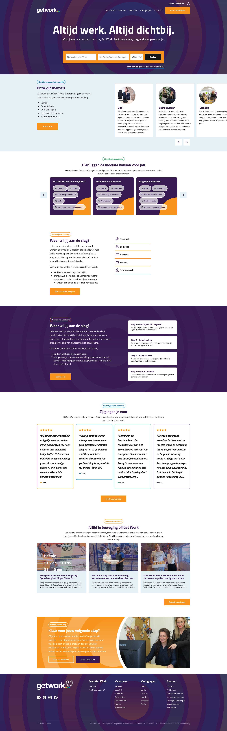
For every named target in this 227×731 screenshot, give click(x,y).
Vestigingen (146, 10)
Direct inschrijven (177, 10)
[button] (178, 142)
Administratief (121, 700)
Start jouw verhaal (113, 498)
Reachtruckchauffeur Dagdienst (69, 181)
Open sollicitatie (88, 659)
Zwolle (143, 689)
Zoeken (153, 57)
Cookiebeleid (95, 723)
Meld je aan (171, 689)
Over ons (133, 10)
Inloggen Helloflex (177, 3)
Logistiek (118, 689)
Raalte (143, 704)
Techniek (118, 686)
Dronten (144, 693)
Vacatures (110, 10)
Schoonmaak (120, 707)
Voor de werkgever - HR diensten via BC (145, 66)
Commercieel (120, 697)
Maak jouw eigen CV (97, 689)
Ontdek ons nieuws (177, 602)
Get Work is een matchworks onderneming (173, 723)
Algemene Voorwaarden (123, 723)
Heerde (144, 697)
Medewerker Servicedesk (108, 181)
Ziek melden (171, 707)
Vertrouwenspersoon (175, 697)
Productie (119, 693)
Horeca (118, 704)
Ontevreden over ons (175, 693)
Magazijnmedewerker (150, 181)
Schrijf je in (47, 126)
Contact (158, 10)
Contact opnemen (61, 659)
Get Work (47, 723)
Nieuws (122, 10)
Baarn (143, 686)
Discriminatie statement (144, 723)
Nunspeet (145, 700)
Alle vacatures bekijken (65, 291)
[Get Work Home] (48, 10)
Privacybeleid (107, 723)
